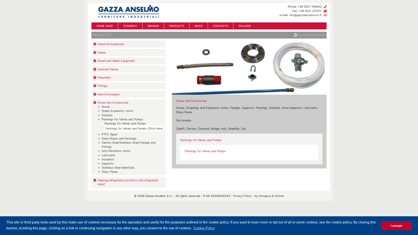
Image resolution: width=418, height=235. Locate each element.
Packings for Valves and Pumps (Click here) (134, 128)
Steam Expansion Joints (117, 110)
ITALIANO (244, 26)
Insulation (108, 159)
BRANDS (153, 26)
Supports (108, 163)
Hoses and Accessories (113, 102)
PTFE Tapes (109, 134)
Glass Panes (110, 171)
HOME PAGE (104, 26)
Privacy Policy (242, 196)
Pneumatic (104, 77)
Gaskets (107, 115)
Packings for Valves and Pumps (122, 119)
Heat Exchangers (109, 94)
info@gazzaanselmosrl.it (305, 15)
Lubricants (108, 155)
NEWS (198, 26)
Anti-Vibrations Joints (116, 151)
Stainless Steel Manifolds (118, 167)
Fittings (103, 85)
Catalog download (311, 35)
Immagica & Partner (271, 196)
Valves (102, 52)
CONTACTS (220, 26)
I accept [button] (396, 225)
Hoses (106, 106)
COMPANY (130, 26)
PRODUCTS (176, 26)
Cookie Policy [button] (204, 228)
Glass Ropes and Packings (119, 138)
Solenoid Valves (108, 69)
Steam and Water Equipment (116, 60)
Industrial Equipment (111, 44)
